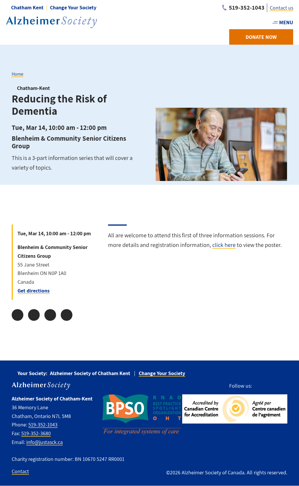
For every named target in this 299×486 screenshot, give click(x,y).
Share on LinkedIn (50, 315)
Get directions (34, 290)
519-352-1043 (43, 424)
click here (224, 245)
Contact (20, 471)
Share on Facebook (17, 315)
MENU (286, 22)
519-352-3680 (36, 433)
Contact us (281, 7)
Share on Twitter (34, 315)
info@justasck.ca (44, 442)
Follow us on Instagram (269, 386)
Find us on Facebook (259, 386)
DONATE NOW (261, 37)
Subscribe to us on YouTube (282, 386)
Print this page (66, 315)
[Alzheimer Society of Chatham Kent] (51, 22)
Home (17, 74)
